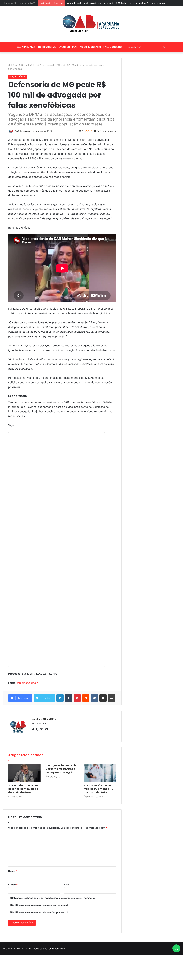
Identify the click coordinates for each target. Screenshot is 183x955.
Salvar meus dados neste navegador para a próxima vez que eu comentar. (53, 898)
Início (13, 65)
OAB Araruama (22, 131)
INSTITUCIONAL (47, 47)
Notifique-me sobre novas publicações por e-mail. (40, 912)
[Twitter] (42, 729)
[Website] (34, 729)
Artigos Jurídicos (28, 65)
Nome (12, 871)
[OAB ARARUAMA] (91, 24)
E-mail (13, 884)
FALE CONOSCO (112, 47)
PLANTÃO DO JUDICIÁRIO (86, 47)
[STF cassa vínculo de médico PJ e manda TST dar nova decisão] (100, 773)
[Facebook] (38, 729)
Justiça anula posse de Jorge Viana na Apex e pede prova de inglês (61, 769)
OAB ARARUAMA (25, 47)
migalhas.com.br (27, 683)
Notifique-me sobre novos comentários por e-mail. (40, 905)
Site (66, 884)
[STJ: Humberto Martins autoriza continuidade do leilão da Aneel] (24, 773)
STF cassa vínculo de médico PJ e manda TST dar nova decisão (99, 789)
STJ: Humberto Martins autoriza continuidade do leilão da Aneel (23, 789)
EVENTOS (64, 47)
